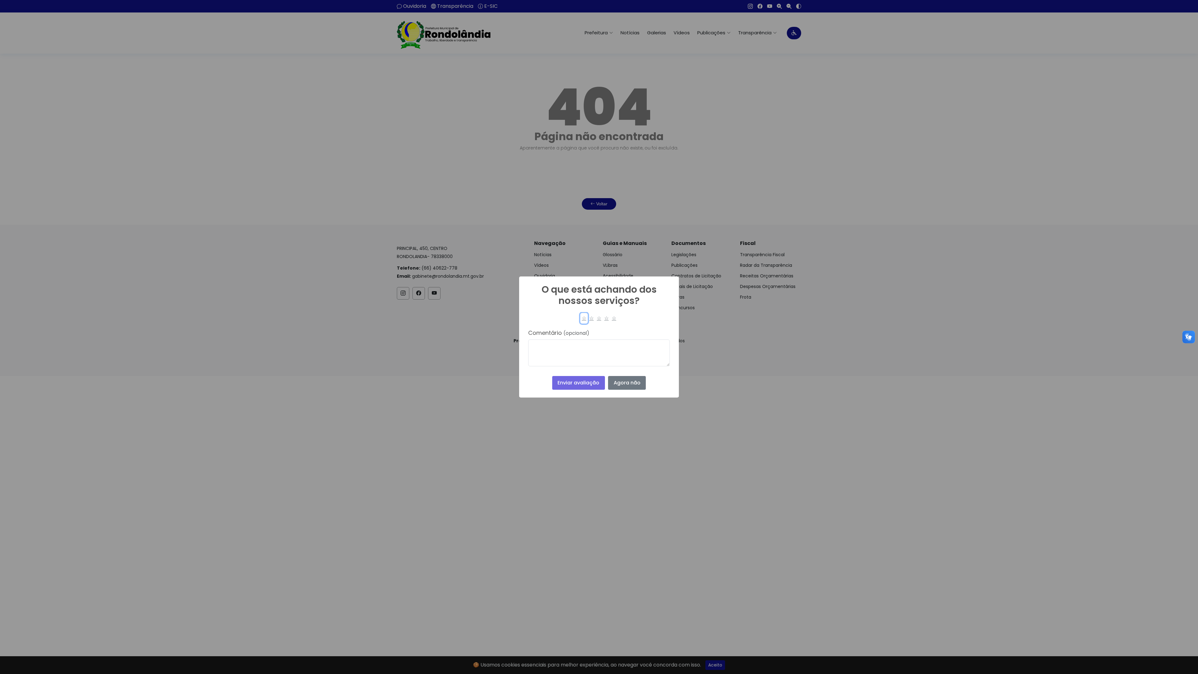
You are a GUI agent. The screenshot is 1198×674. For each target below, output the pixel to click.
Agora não (627, 382)
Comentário (558, 333)
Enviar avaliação (578, 382)
